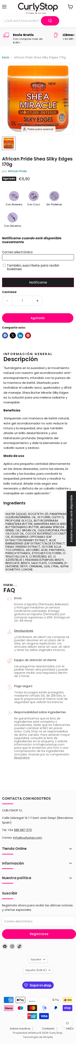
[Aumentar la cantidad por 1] (38, 301)
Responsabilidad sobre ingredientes (40, 712)
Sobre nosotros (20, 1028)
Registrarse (39, 934)
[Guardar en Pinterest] (28, 335)
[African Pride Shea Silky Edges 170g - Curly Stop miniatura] (8, 143)
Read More (22, 758)
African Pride (17, 171)
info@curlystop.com (27, 838)
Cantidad (9, 292)
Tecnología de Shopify (38, 1037)
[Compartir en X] (13, 335)
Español (36, 959)
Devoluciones (23, 630)
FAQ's (70, 1028)
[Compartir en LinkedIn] (20, 335)
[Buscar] (50, 20)
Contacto (48, 1028)
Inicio (6, 57)
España (36, 970)
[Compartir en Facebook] (5, 335)
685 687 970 (23, 830)
